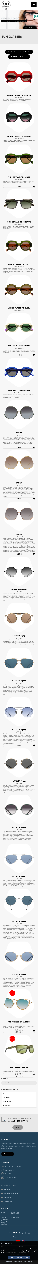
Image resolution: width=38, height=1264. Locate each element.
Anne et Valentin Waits (19, 346)
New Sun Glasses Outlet (19, 56)
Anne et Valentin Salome (19, 136)
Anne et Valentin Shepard (19, 222)
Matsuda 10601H (19, 590)
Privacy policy (18, 1261)
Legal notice (9, 1261)
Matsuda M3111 (19, 681)
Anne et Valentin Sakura (19, 95)
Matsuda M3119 (19, 781)
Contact (17, 1127)
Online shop (10, 21)
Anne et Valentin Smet (19, 264)
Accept (12, 1257)
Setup (27, 1257)
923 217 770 (8, 1173)
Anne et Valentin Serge (19, 177)
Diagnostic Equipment (9, 1094)
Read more (8, 1154)
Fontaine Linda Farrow (19, 1022)
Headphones (7, 1105)
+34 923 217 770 (10, 1170)
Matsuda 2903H (19, 636)
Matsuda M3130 (19, 876)
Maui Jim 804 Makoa (19, 1067)
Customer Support (10, 1177)
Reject (19, 1257)
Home (3, 21)
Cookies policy (28, 1261)
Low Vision (6, 1098)
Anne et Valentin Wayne (19, 391)
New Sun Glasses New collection (19, 52)
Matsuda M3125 (19, 827)
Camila (19, 483)
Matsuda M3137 (19, 974)
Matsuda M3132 (19, 921)
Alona (19, 433)
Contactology (7, 1102)
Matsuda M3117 (19, 730)
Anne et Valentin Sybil (19, 308)
